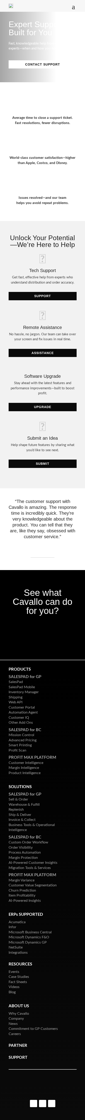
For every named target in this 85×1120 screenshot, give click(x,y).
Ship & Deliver (20, 815)
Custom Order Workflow (28, 842)
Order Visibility (21, 847)
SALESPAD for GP (25, 677)
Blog (12, 992)
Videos (14, 987)
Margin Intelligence (24, 768)
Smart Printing (20, 745)
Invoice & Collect (22, 820)
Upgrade (42, 407)
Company (16, 1018)
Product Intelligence (25, 773)
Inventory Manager (24, 692)
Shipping (15, 697)
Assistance (43, 353)
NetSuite (16, 947)
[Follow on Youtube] (51, 1103)
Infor (12, 927)
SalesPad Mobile (22, 687)
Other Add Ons (21, 722)
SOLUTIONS (20, 787)
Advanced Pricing (22, 740)
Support (42, 296)
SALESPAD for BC (25, 730)
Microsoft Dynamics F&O (29, 937)
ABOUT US (19, 1006)
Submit (42, 463)
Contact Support (42, 64)
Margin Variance (21, 880)
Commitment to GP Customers (33, 1029)
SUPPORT (18, 1058)
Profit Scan (17, 750)
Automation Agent (23, 712)
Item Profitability (22, 895)
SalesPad (16, 682)
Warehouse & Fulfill (24, 804)
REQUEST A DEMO (42, 642)
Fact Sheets (18, 982)
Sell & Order (18, 799)
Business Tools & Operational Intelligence (32, 827)
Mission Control (21, 735)
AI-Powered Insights (25, 900)
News (13, 1024)
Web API (15, 702)
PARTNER (18, 1046)
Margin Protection (23, 857)
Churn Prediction (22, 890)
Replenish (16, 809)
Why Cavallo (19, 1013)
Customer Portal (22, 707)
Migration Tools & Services (30, 868)
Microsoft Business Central (30, 932)
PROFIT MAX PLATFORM (32, 758)
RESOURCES (20, 964)
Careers (15, 1034)
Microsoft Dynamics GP (28, 942)
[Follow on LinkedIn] (33, 1103)
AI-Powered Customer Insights (33, 862)
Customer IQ (19, 717)
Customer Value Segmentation (33, 885)
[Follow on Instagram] (42, 1103)
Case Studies (19, 977)
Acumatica (17, 922)
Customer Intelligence (26, 763)
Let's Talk (42, 630)
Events (14, 972)
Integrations (18, 952)
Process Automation (25, 852)
